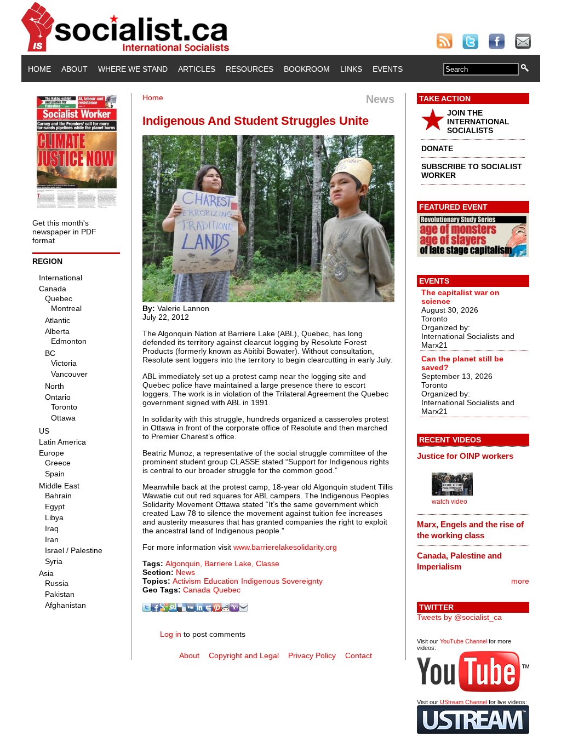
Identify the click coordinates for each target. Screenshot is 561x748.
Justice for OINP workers (465, 456)
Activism (187, 581)
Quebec (227, 589)
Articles (196, 69)
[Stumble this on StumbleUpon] (173, 609)
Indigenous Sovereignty (282, 581)
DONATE (437, 148)
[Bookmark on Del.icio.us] (182, 609)
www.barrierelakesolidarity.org (285, 547)
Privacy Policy (312, 655)
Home (39, 69)
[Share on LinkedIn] (199, 609)
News (185, 572)
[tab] (473, 456)
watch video (449, 501)
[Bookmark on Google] (164, 609)
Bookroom (307, 69)
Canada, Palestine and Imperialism (459, 561)
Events (388, 69)
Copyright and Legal (244, 655)
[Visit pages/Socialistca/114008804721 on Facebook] (155, 609)
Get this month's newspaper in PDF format (64, 231)
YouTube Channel (463, 641)
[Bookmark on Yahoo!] (234, 609)
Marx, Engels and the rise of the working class (470, 530)
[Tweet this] (146, 609)
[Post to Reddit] (225, 609)
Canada (196, 589)
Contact (358, 655)
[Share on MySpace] (208, 609)
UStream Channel (463, 702)
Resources (249, 69)
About (74, 69)
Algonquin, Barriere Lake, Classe (222, 563)
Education (221, 581)
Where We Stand (133, 69)
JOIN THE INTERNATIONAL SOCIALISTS (478, 121)
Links (351, 69)
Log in (170, 634)
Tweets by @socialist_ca (459, 617)
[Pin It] (217, 609)
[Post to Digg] (190, 609)
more (520, 581)
